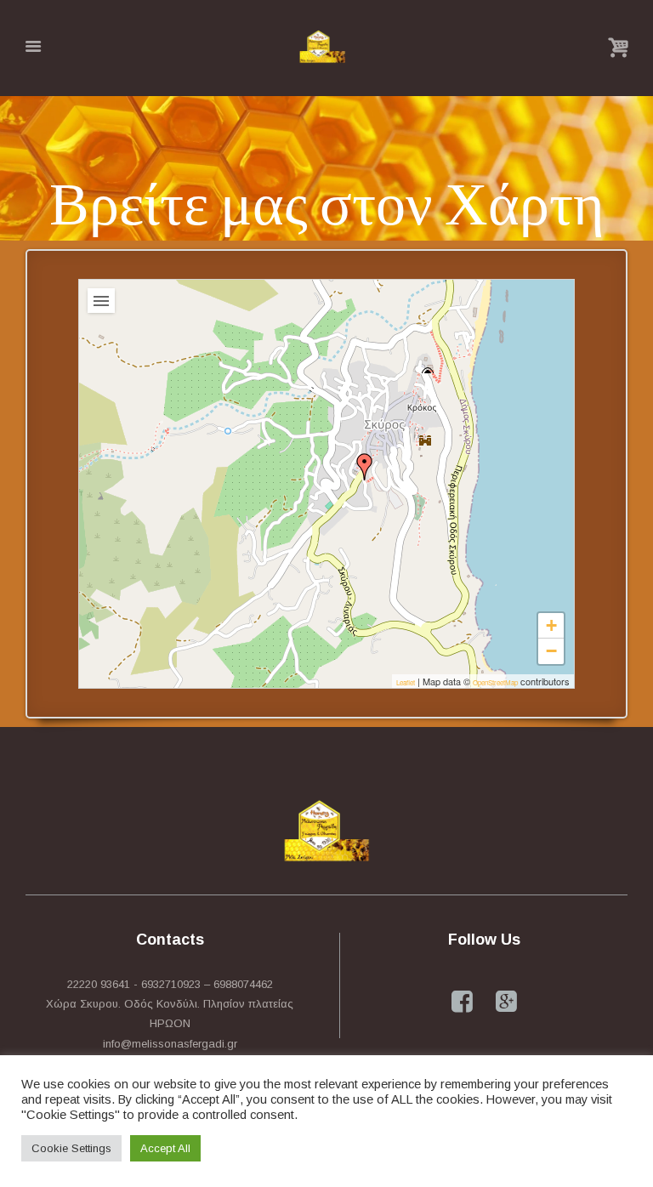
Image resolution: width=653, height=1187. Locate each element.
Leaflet (405, 682)
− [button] (551, 651)
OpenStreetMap (495, 682)
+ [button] (551, 625)
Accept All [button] (165, 1148)
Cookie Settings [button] (71, 1148)
